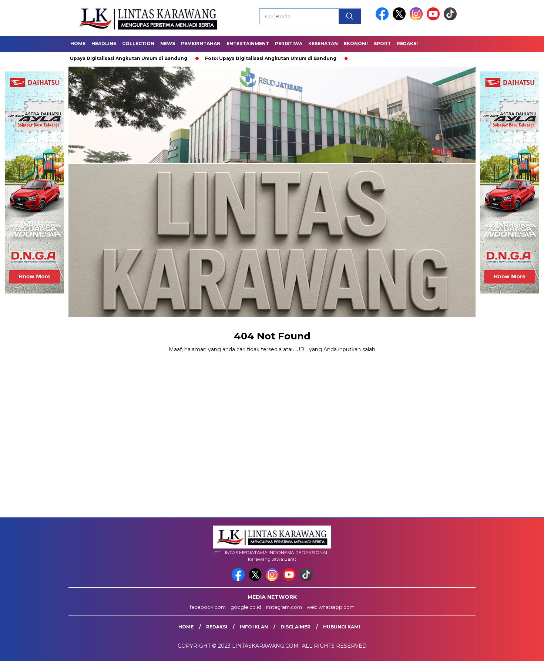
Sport (382, 43)
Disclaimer (295, 627)
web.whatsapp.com (331, 607)
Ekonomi (356, 43)
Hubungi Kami (341, 627)
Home (77, 43)
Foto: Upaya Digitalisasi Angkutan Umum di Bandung (88, 58)
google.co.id (246, 607)
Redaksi (407, 43)
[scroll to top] (521, 649)
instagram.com (284, 607)
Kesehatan (323, 43)
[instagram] (417, 18)
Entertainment (247, 43)
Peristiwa (288, 43)
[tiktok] (450, 18)
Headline (103, 43)
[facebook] (383, 18)
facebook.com (208, 607)
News (167, 43)
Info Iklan (254, 627)
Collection (138, 43)
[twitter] (400, 18)
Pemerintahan (201, 43)
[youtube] (434, 18)
